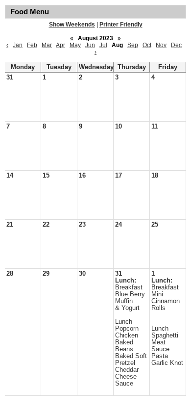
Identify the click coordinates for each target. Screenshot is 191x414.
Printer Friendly (121, 24)
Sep (132, 45)
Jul (103, 45)
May (75, 45)
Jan (18, 45)
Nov (161, 45)
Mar (47, 45)
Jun (90, 45)
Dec (176, 45)
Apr (60, 45)
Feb (32, 45)
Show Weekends (72, 24)
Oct (147, 45)
